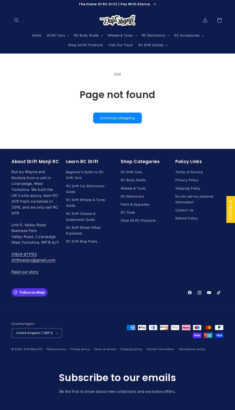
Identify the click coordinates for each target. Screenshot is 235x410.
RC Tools (128, 212)
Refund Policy (186, 218)
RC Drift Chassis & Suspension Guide (81, 216)
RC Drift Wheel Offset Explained (83, 230)
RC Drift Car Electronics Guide (85, 189)
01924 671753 (24, 254)
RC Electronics (132, 196)
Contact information (160, 349)
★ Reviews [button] (230, 209)
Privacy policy (80, 349)
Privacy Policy (186, 180)
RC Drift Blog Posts (81, 241)
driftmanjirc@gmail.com (33, 260)
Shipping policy (131, 349)
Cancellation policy (192, 349)
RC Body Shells (133, 180)
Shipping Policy (188, 188)
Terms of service (105, 349)
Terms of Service (189, 172)
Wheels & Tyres (133, 188)
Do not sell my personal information (194, 199)
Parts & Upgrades (135, 204)
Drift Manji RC (33, 349)
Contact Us (184, 210)
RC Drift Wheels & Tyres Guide (85, 202)
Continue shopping (117, 118)
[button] (16, 20)
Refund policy (56, 349)
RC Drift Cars (131, 172)
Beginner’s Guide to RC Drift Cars (85, 175)
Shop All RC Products (138, 220)
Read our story (24, 271)
